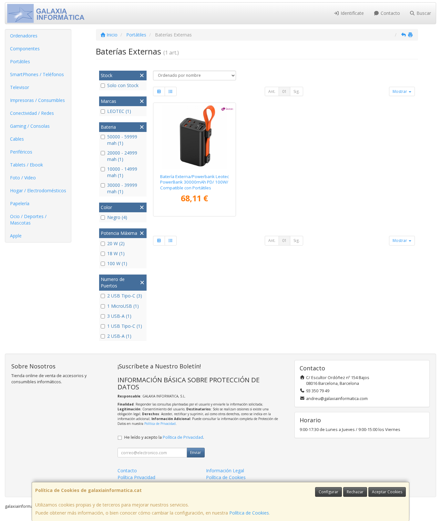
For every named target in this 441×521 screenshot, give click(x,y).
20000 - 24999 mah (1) (122, 156)
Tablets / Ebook (26, 165)
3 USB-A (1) (119, 316)
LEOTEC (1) (119, 111)
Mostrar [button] (400, 91)
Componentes (25, 48)
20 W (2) (116, 243)
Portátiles (20, 61)
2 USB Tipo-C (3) (124, 296)
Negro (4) (117, 217)
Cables (17, 139)
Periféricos (21, 152)
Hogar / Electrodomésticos (38, 190)
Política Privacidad (136, 477)
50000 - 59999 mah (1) (122, 140)
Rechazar (355, 492)
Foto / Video (23, 178)
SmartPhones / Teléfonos (37, 74)
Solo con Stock (122, 85)
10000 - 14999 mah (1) (122, 172)
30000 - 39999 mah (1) (122, 188)
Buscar (423, 13)
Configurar (328, 492)
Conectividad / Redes (32, 113)
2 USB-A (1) (119, 336)
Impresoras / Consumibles (37, 100)
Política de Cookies (249, 513)
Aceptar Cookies (387, 492)
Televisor (19, 87)
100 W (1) (117, 263)
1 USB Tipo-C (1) (124, 326)
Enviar (195, 452)
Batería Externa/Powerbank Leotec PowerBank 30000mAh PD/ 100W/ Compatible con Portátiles (194, 182)
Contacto (389, 13)
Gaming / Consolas (30, 126)
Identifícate (351, 13)
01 (284, 91)
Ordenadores (23, 36)
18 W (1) (116, 253)
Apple (16, 236)
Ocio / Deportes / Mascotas (28, 219)
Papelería (19, 203)
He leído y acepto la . (164, 437)
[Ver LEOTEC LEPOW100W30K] (194, 137)
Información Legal (225, 470)
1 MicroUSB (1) (123, 306)
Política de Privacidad (160, 423)
